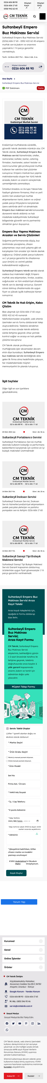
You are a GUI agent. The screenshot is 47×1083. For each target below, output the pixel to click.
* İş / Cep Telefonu (16, 801)
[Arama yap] (33, 16)
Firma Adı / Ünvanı (17, 784)
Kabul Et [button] (11, 1076)
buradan (8, 1067)
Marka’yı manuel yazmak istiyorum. (20, 757)
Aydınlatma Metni (20, 862)
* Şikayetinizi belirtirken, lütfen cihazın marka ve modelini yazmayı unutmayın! (22, 852)
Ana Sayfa (7, 78)
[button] (36, 834)
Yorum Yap (19, 901)
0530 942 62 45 (11, 9)
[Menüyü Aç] (43, 16)
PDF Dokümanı (11, 88)
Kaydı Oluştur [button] (16, 873)
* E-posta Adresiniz (16, 810)
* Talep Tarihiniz (14, 818)
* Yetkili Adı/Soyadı (17, 792)
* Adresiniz (13, 835)
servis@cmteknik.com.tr (21, 1006)
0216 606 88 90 (10, 2)
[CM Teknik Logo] (18, 16)
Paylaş (41, 88)
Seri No (11, 775)
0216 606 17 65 (10, 5)
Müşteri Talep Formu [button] (23, 686)
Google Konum (17, 991)
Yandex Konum (33, 991)
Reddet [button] (31, 1076)
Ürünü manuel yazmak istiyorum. (19, 761)
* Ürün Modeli (14, 766)
